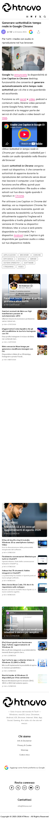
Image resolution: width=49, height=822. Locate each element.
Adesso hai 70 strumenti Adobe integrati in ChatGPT (16, 571)
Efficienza (8, 259)
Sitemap (24, 750)
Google (22, 259)
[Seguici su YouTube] (31, 787)
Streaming (9, 267)
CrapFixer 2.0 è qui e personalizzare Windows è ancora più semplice (23, 631)
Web (4, 117)
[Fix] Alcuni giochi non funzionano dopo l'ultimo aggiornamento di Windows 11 (17, 644)
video (32, 99)
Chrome (19, 195)
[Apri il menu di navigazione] (27, 16)
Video (21, 267)
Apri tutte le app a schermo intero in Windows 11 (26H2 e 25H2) (18, 661)
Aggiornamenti (11, 523)
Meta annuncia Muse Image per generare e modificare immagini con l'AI (17, 348)
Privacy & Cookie (24, 745)
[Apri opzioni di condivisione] (39, 32)
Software (29, 263)
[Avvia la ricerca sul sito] (44, 16)
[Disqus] (24, 397)
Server (33, 259)
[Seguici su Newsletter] (24, 787)
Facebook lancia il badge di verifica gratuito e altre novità (23, 299)
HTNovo (25, 816)
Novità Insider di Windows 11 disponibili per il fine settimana (15, 676)
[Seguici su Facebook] (35, 16)
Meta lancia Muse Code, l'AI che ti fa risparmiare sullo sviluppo (18, 585)
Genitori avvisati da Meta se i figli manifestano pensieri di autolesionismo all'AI (16, 313)
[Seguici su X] (40, 16)
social (23, 99)
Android (18, 235)
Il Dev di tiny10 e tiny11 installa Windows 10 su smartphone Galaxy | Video (18, 542)
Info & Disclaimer (24, 741)
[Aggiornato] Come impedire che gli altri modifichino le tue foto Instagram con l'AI (19, 331)
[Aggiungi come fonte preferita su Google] (31, 32)
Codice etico (24, 755)
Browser (24, 255)
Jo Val (9, 32)
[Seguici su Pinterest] (37, 787)
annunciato (20, 74)
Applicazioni (10, 255)
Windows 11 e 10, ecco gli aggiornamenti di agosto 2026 (22, 528)
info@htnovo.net (24, 806)
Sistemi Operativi (12, 263)
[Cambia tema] (31, 16)
